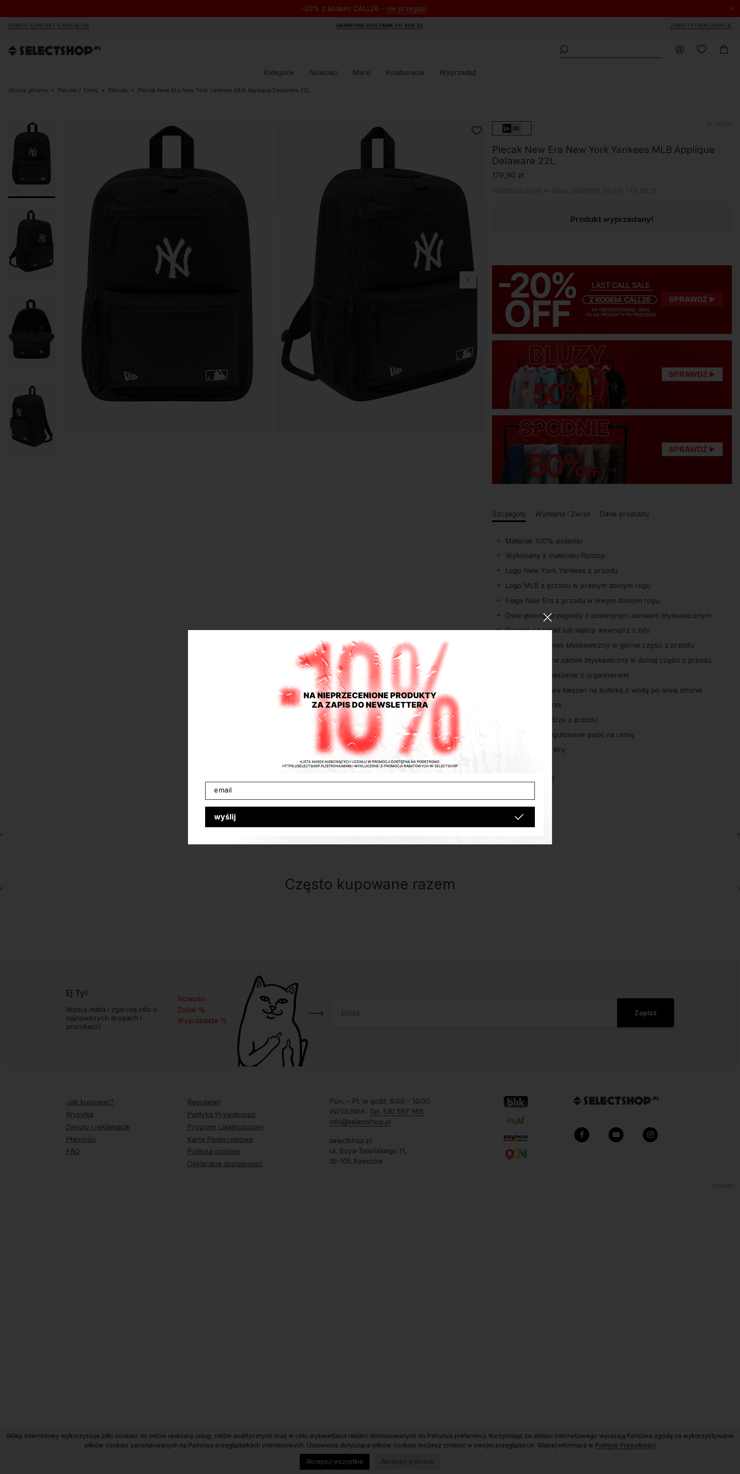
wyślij (225, 816)
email (223, 790)
